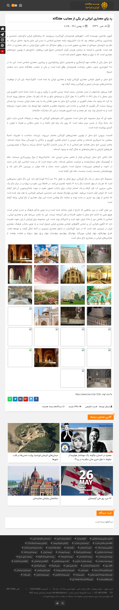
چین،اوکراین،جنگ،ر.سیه (103, 570)
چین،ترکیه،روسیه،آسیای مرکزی (101, 574)
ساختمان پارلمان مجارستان (45, 498)
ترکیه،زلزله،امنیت (54, 547)
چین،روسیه (80, 574)
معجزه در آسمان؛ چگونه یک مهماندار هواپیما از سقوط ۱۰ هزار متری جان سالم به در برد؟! (89, 457)
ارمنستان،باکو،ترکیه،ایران (41, 538)
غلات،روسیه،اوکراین (61, 561)
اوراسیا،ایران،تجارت (81, 543)
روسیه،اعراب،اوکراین (104, 552)
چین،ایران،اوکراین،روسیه (65, 570)
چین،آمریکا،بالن (39, 565)
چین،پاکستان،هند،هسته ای (82, 579)
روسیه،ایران (47, 552)
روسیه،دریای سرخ (25, 556)
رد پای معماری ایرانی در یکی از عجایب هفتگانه (82, 18)
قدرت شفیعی (91, 406)
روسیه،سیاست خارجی (83, 561)
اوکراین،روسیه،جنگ (105, 547)
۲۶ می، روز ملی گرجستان (99, 498)
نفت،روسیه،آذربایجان (91, 565)
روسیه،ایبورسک (64, 552)
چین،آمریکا (55, 565)
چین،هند (26, 574)
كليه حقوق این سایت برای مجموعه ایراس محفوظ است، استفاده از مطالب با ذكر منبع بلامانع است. (77, 596)
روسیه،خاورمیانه (67, 556)
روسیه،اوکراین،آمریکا (83, 552)
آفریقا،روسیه (81, 538)
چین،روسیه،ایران (42, 574)
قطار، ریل (108, 565)
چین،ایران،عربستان (24, 570)
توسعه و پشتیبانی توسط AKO (40, 592)
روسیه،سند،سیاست (105, 561)
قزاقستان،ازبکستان (41, 561)
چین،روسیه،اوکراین (62, 574)
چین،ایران (84, 570)
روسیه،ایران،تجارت (105, 556)
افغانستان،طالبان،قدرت (103, 543)
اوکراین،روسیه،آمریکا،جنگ (37, 543)
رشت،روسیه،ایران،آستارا (33, 547)
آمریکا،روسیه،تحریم (64, 538)
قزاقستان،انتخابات (20, 561)
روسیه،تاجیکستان (85, 556)
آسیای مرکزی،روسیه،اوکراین (102, 538)
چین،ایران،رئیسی (43, 570)
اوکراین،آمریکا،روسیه (60, 543)
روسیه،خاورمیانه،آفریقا (46, 556)
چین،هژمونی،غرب (105, 579)
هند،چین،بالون (71, 565)
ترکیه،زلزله (70, 547)
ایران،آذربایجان (85, 547)
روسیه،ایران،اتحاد (30, 552)
